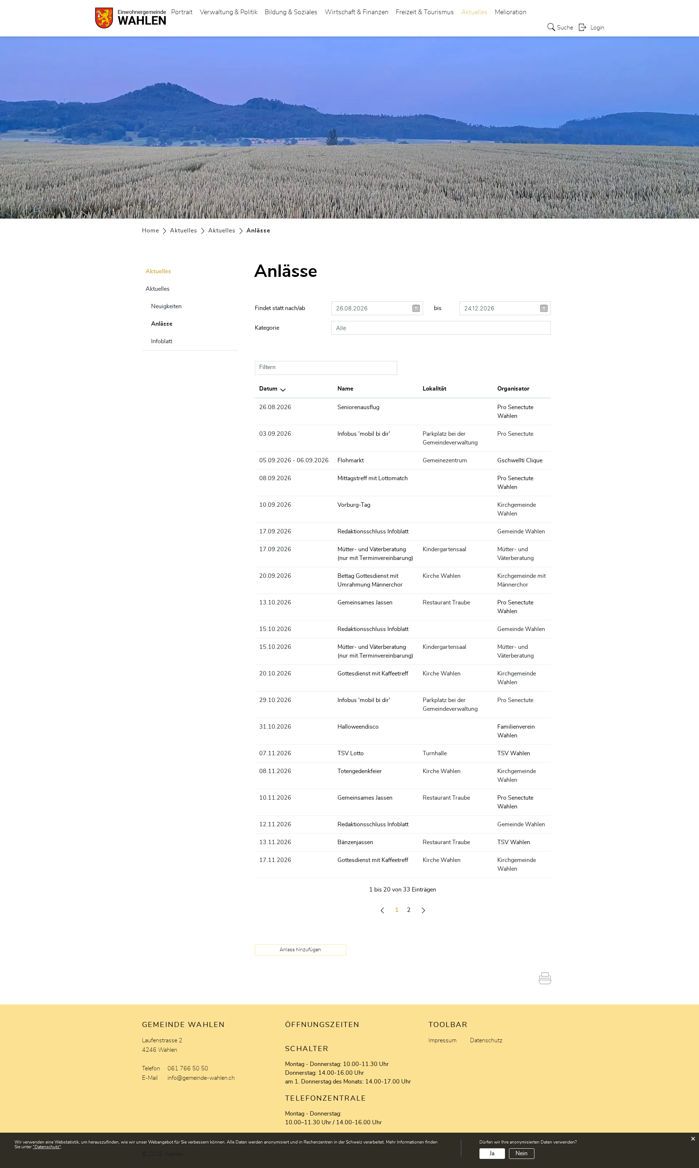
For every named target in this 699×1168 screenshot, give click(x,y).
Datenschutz (486, 1040)
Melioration (510, 12)
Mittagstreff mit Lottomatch (372, 478)
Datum (268, 389)
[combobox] (441, 328)
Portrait (182, 12)
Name (345, 389)
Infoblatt (161, 341)
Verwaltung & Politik (228, 12)
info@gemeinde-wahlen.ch (201, 1078)
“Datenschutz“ (47, 1147)
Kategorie (267, 328)
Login (597, 28)
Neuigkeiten (166, 306)
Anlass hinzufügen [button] (300, 949)
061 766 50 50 (187, 1068)
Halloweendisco (358, 727)
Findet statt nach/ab (280, 308)
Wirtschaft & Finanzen (356, 12)
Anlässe (180, 324)
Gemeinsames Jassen (364, 602)
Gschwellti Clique (519, 460)
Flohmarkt (350, 460)
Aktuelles (474, 12)
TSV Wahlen (513, 753)
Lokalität (434, 389)
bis (438, 308)
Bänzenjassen (355, 842)
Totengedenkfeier (359, 771)
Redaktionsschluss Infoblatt (372, 531)
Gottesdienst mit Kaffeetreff (372, 674)
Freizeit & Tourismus (425, 12)
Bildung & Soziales (291, 12)
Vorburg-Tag (353, 505)
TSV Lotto (350, 753)
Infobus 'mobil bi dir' (363, 434)
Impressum (443, 1040)
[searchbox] (441, 328)
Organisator (513, 389)
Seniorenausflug (358, 407)
